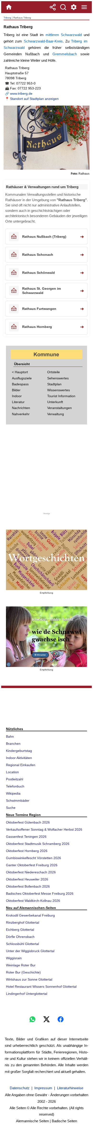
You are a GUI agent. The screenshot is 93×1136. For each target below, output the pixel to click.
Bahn (10, 736)
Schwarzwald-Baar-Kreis (43, 41)
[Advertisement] (46, 470)
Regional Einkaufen (20, 765)
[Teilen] (52, 7)
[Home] (9, 7)
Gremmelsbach (64, 54)
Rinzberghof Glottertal (22, 922)
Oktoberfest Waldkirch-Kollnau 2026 (33, 901)
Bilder (16, 390)
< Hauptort (20, 372)
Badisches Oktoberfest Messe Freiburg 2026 (39, 893)
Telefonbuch (15, 786)
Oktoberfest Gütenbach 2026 (28, 822)
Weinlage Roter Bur (21, 965)
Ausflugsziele (22, 378)
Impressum (43, 1088)
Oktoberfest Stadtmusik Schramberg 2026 (37, 844)
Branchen (13, 743)
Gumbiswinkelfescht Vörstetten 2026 (33, 858)
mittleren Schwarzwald (64, 35)
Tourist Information (61, 396)
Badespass (20, 384)
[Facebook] (60, 1019)
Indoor (17, 396)
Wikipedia (13, 793)
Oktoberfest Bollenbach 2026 (28, 886)
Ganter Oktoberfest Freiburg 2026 (31, 865)
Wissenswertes (58, 390)
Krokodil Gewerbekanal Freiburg (30, 915)
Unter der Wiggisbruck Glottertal (30, 951)
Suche (11, 808)
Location (12, 772)
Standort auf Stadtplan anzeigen (34, 99)
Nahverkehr (21, 414)
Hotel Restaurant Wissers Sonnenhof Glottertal (41, 986)
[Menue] (84, 7)
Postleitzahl (14, 779)
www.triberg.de (21, 93)
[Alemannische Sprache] (46, 560)
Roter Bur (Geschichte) (23, 972)
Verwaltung (55, 414)
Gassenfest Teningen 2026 (26, 836)
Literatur (18, 402)
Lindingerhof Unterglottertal (26, 994)
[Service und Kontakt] (73, 7)
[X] (46, 1019)
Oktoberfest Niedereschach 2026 (31, 872)
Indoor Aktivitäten (19, 758)
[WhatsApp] (32, 1019)
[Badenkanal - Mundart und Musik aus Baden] (46, 636)
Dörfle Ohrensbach (20, 937)
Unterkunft (55, 402)
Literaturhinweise (70, 1088)
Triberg (7, 17)
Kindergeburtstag (19, 751)
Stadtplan (54, 384)
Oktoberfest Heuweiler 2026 (27, 879)
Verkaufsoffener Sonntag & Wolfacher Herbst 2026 (44, 829)
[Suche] (63, 7)
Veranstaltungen (59, 408)
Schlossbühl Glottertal (22, 944)
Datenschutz (20, 1088)
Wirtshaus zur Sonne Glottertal (29, 979)
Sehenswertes (58, 378)
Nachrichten (21, 408)
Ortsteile (53, 372)
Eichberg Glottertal (20, 929)
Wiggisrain (14, 958)
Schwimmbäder (17, 800)
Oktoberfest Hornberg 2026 (26, 851)
